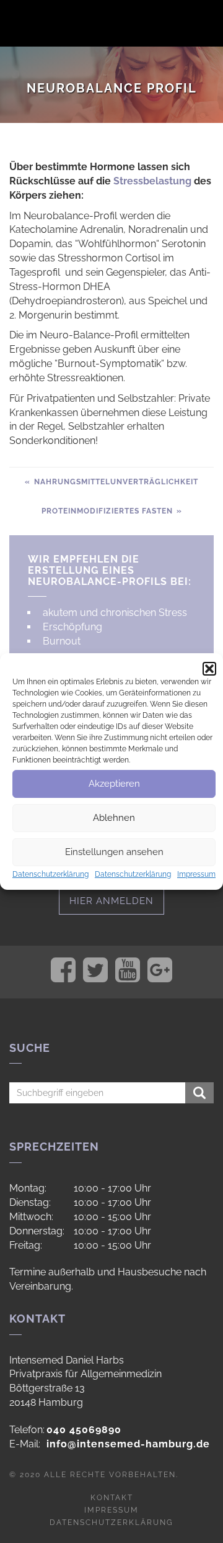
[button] (209, 669)
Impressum (196, 874)
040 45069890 (83, 1430)
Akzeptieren (114, 783)
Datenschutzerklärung (50, 874)
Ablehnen (114, 817)
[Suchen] (199, 1092)
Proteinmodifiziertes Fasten (108, 511)
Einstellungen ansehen (114, 851)
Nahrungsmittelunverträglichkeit (115, 481)
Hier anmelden (111, 901)
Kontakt (111, 1497)
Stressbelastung (152, 181)
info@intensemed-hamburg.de (128, 1444)
